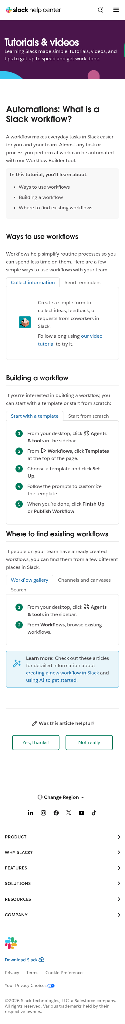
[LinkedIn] (30, 814)
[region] (62, 193)
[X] (69, 814)
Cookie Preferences (65, 972)
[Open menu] (116, 10)
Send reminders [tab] (82, 282)
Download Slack (21, 960)
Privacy (12, 972)
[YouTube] (81, 814)
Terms (32, 972)
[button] (35, 742)
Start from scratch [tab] (88, 416)
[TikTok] (94, 814)
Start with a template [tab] (35, 416)
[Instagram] (43, 814)
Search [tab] (18, 590)
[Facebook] (56, 814)
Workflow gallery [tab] (29, 580)
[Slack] (57, 947)
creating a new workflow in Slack (62, 673)
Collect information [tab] (33, 282)
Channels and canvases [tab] (84, 580)
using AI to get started (51, 680)
